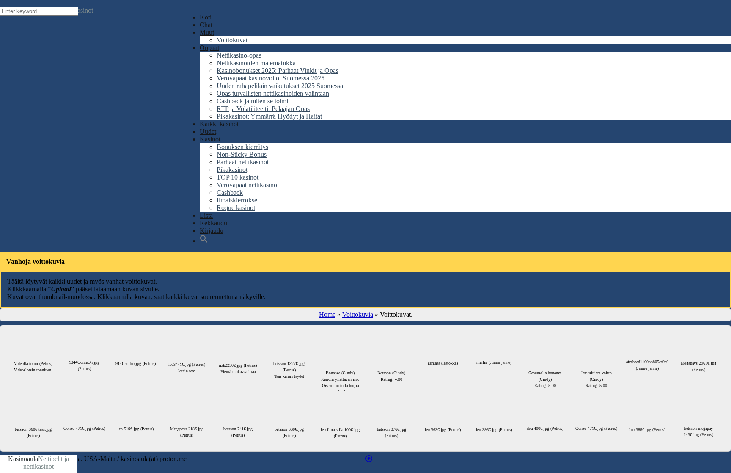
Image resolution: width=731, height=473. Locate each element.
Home (327, 314)
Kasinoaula (23, 458)
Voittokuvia (357, 314)
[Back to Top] (369, 458)
